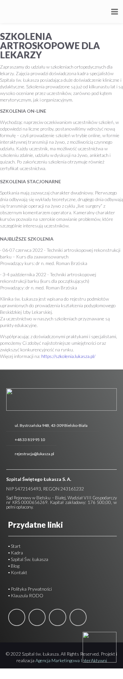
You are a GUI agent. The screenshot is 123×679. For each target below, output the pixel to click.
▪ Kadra (15, 552)
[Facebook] (17, 617)
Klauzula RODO (27, 595)
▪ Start (14, 546)
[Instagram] (78, 617)
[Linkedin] (37, 617)
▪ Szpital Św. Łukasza (28, 559)
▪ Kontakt (17, 572)
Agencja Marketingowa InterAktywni (71, 660)
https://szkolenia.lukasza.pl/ (68, 356)
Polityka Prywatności (31, 589)
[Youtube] (57, 617)
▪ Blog (13, 566)
